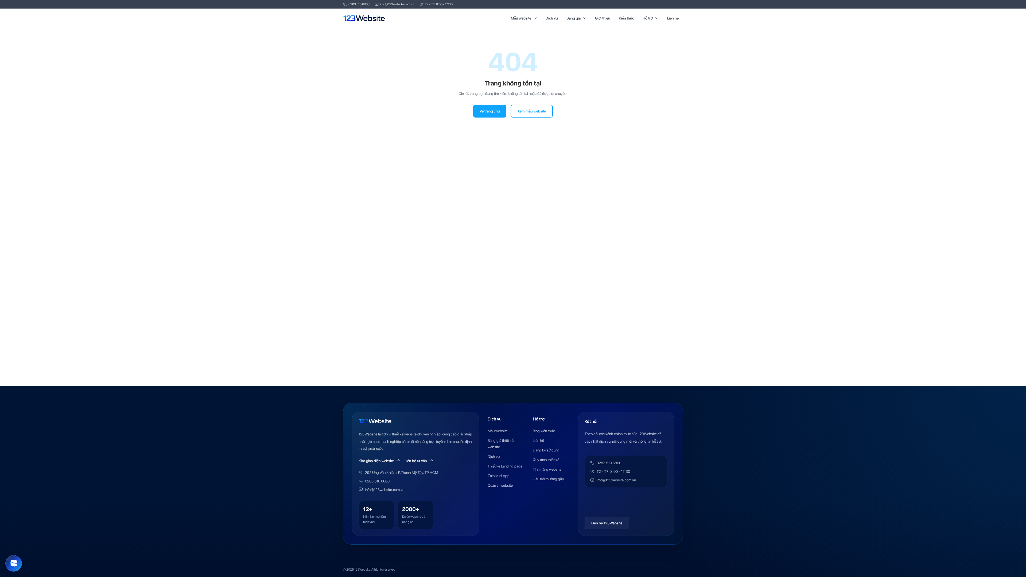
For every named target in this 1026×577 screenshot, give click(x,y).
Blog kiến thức (544, 431)
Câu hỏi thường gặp (548, 479)
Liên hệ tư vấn (416, 461)
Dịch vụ (552, 18)
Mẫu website (521, 18)
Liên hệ (673, 18)
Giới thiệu (602, 18)
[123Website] (364, 18)
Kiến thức (626, 18)
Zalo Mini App (499, 476)
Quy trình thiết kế (546, 460)
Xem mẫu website (532, 111)
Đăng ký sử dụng (546, 450)
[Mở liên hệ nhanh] (13, 563)
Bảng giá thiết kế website (501, 443)
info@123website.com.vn (397, 4)
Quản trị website (500, 485)
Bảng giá (573, 18)
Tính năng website (547, 469)
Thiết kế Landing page (505, 466)
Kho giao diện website (376, 461)
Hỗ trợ (648, 18)
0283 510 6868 (359, 4)
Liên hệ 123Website (606, 523)
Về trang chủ (490, 111)
